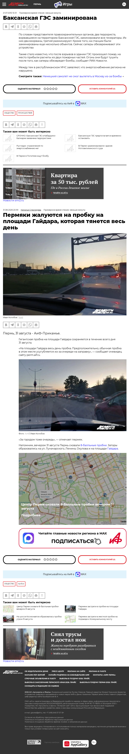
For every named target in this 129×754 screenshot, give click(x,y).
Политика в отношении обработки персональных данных (49, 720)
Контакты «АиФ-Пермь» (104, 675)
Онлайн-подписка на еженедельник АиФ (68, 675)
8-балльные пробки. (94, 445)
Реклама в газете (97, 671)
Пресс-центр (58, 671)
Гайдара (112, 448)
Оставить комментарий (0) (102, 89)
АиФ (21, 317)
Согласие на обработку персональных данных (44, 717)
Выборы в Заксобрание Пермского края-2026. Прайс (50, 682)
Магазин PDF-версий (35, 675)
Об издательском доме (36, 671)
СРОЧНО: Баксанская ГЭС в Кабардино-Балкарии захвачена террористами (36, 137)
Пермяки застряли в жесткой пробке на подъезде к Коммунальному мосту (98, 617)
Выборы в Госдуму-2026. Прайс (74, 679)
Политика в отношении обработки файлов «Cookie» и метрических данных (56, 722)
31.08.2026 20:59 (10, 210)
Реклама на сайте (76, 671)
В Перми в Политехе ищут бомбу (33, 156)
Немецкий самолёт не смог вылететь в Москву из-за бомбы (82, 76)
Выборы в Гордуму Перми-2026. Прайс (98, 682)
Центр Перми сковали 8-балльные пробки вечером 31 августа (67, 506)
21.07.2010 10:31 (10, 13)
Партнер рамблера (51, 742)
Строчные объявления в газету (40, 679)
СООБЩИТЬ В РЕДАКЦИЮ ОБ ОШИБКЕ (42, 686)
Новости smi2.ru (13, 200)
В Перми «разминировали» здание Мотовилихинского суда (95, 147)
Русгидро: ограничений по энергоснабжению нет (30, 147)
